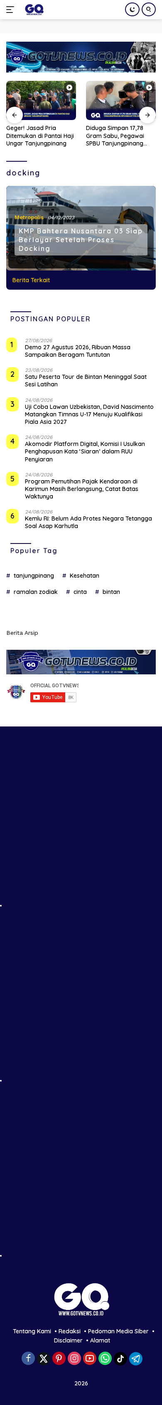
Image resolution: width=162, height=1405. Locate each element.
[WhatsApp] (105, 1359)
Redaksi (70, 1331)
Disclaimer (68, 1340)
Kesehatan (84, 575)
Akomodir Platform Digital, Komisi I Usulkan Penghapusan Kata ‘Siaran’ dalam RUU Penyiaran (85, 451)
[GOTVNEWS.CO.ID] (33, 10)
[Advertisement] (81, 826)
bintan (111, 592)
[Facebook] (28, 1359)
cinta (80, 592)
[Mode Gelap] (132, 9)
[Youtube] (89, 1359)
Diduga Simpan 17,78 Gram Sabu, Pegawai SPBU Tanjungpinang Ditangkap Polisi (115, 135)
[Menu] (11, 10)
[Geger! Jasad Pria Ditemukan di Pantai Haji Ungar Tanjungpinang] (41, 100)
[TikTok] (120, 1358)
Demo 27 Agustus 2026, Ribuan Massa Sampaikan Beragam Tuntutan (77, 350)
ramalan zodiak (36, 592)
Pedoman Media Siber (118, 1331)
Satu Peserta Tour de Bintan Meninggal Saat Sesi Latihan (86, 380)
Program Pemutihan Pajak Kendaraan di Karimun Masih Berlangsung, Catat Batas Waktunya (81, 489)
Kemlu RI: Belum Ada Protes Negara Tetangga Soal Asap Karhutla (88, 522)
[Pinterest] (59, 1359)
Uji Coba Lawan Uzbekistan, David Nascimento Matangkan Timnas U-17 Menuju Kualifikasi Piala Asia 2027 (89, 414)
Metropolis (29, 217)
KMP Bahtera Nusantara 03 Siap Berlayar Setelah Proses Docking (81, 240)
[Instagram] (74, 1359)
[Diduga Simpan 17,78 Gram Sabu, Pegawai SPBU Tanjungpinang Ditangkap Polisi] (121, 100)
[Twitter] (43, 1358)
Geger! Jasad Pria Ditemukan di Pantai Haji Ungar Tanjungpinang (40, 135)
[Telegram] (135, 1358)
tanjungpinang (34, 575)
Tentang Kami (32, 1331)
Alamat (100, 1340)
